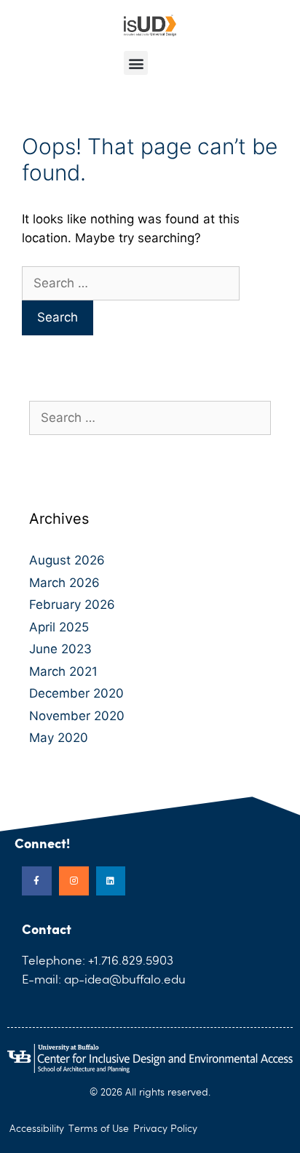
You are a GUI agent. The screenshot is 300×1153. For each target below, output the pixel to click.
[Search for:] (131, 283)
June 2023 (60, 649)
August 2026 (67, 560)
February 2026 (72, 604)
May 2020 (58, 737)
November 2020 (77, 716)
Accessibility (36, 1129)
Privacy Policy (165, 1129)
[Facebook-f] (37, 881)
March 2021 (63, 671)
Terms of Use (98, 1129)
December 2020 (76, 693)
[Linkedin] (111, 881)
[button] (136, 63)
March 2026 (64, 582)
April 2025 (59, 627)
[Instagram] (74, 881)
